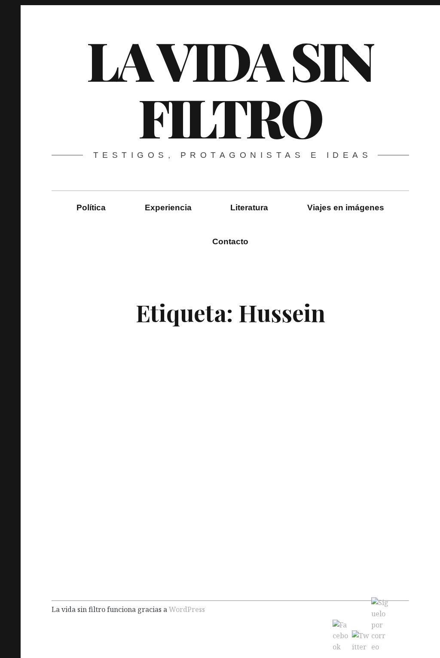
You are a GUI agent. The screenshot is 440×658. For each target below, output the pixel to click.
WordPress (187, 609)
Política (91, 207)
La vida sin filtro (230, 88)
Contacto (230, 241)
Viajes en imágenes (345, 207)
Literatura (249, 207)
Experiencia (168, 207)
